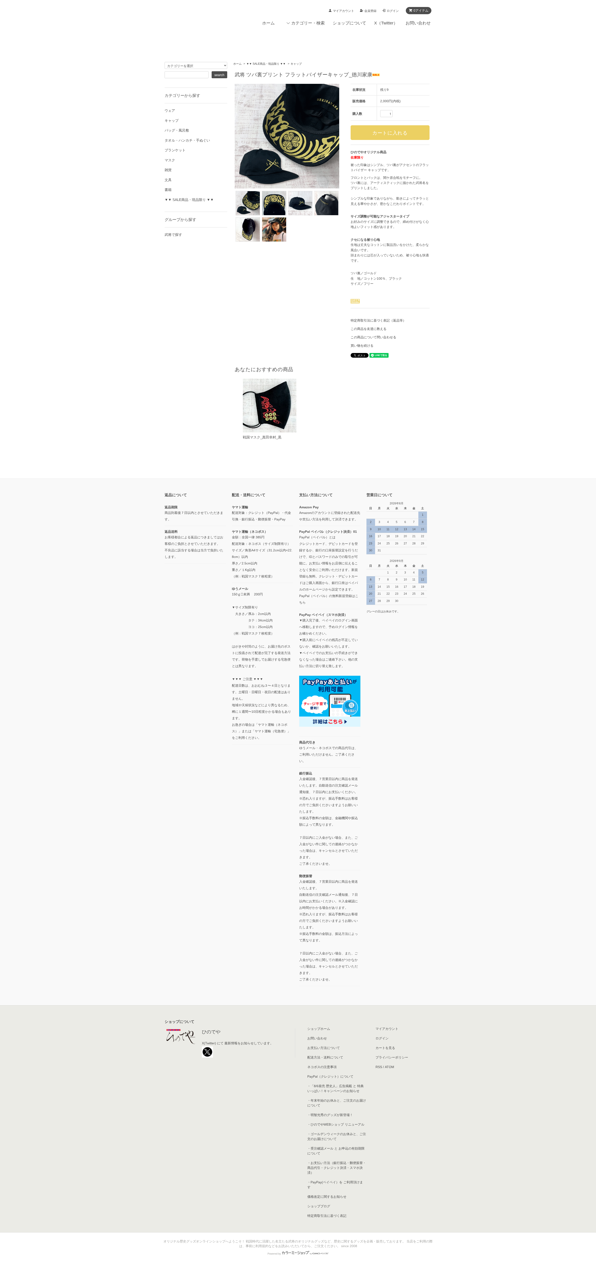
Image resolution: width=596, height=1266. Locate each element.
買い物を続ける (362, 345)
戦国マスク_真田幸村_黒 (262, 437)
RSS (379, 1067)
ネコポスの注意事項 (322, 1067)
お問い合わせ (418, 23)
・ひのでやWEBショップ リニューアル (335, 1124)
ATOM (389, 1067)
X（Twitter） (386, 23)
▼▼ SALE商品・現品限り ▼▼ (266, 63)
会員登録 (370, 11)
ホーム (268, 23)
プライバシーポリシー (392, 1057)
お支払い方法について (323, 1048)
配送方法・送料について (325, 1057)
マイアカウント (343, 11)
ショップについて (349, 23)
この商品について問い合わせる (373, 337)
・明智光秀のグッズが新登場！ (330, 1115)
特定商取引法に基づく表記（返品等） (378, 320)
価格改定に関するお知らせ (326, 1196)
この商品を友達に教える (368, 329)
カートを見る (385, 1048)
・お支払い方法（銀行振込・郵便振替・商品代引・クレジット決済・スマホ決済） (336, 1167)
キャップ (296, 63)
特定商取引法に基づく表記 (326, 1216)
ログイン (393, 11)
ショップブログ (318, 1206)
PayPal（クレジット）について (330, 1076)
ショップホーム (318, 1029)
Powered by (274, 1253)
